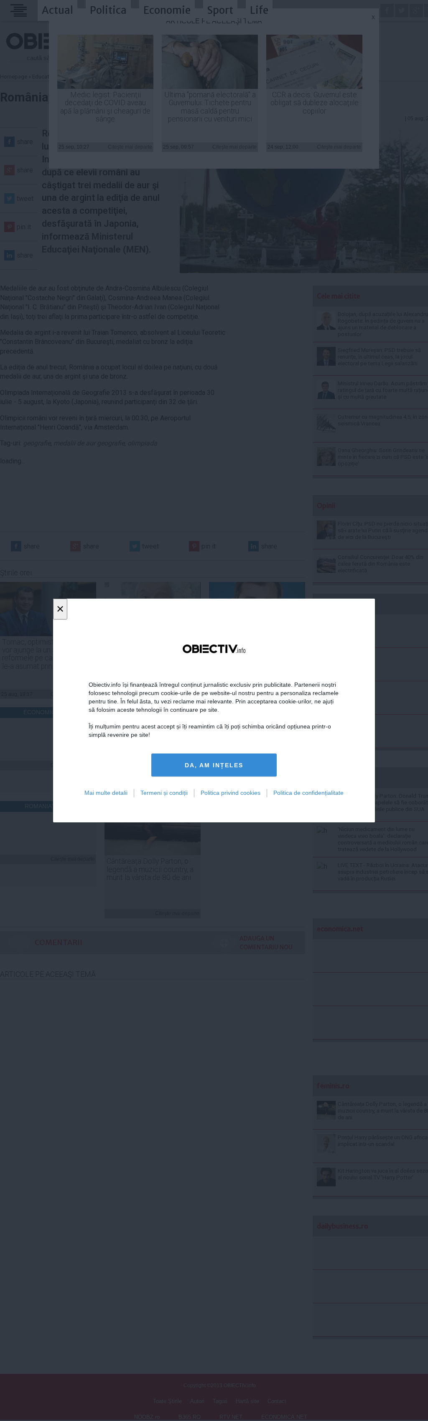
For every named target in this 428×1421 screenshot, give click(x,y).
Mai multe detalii (105, 792)
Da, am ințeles (214, 765)
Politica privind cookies (230, 792)
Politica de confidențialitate (308, 792)
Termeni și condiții (164, 792)
